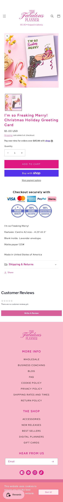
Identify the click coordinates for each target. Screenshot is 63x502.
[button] (4, 16)
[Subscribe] (52, 461)
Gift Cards (31, 442)
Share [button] (10, 272)
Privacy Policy (31, 388)
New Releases (31, 425)
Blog (31, 371)
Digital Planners (31, 436)
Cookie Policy (31, 382)
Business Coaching (31, 365)
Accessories (32, 419)
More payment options (31, 180)
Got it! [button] (48, 492)
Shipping (8, 135)
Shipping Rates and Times (31, 394)
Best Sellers (31, 430)
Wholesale (32, 359)
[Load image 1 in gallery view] (13, 102)
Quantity (8, 146)
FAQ (31, 377)
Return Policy (31, 400)
